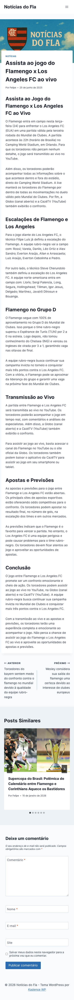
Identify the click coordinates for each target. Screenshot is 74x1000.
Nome (12, 909)
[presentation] (37, 750)
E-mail (12, 926)
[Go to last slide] (9, 769)
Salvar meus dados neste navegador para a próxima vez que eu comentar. (36, 954)
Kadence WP (37, 989)
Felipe (13, 87)
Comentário (16, 860)
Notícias (11, 56)
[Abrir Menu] (67, 6)
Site (9, 942)
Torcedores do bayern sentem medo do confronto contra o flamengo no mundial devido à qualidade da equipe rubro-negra (19, 680)
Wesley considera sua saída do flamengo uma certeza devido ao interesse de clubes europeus (56, 678)
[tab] (30, 813)
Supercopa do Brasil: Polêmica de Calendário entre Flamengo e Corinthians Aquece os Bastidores (36, 784)
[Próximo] (64, 769)
